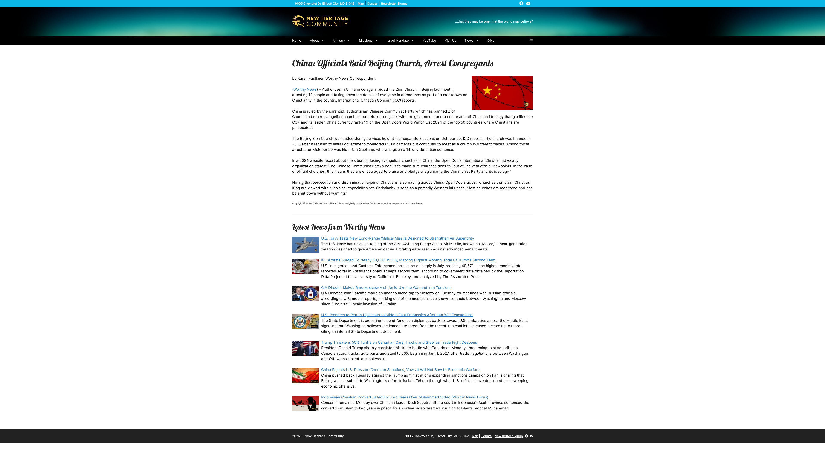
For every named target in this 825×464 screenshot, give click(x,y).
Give (491, 40)
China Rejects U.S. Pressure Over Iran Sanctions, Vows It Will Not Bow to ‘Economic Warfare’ (400, 370)
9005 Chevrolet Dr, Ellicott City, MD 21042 (324, 3)
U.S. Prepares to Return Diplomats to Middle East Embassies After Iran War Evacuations (397, 315)
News (469, 40)
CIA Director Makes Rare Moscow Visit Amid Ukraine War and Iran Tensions (386, 287)
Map (475, 436)
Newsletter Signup (509, 436)
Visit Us (450, 40)
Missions (366, 40)
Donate (486, 436)
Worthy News (305, 89)
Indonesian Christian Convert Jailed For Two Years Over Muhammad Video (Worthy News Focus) (404, 397)
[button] (531, 40)
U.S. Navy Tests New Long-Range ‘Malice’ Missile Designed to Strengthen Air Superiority (397, 238)
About (314, 40)
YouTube (429, 40)
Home (296, 40)
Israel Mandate (398, 40)
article (338, 203)
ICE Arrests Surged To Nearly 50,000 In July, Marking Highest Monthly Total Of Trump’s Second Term (408, 260)
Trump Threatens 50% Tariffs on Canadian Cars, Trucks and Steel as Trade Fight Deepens (399, 342)
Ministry (339, 40)
